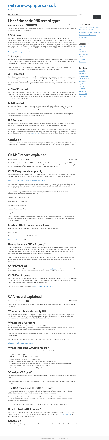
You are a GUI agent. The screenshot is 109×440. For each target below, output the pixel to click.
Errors (81, 57)
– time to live (13, 240)
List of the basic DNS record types (34, 20)
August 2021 (82, 81)
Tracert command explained (87, 35)
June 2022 (82, 71)
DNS (27, 25)
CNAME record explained (27, 154)
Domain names (83, 54)
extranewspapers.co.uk (32, 6)
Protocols (82, 59)
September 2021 (84, 78)
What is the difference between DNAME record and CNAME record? (26, 180)
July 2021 (81, 84)
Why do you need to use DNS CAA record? (20, 343)
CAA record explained (25, 296)
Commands (82, 46)
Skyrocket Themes (63, 438)
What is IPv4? (83, 37)
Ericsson (22, 25)
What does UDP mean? (86, 30)
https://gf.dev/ (67, 414)
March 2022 (82, 73)
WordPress (54, 438)
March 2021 (82, 91)
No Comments (73, 25)
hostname (53, 269)
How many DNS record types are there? (19, 52)
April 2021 (82, 89)
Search (81, 14)
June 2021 (82, 86)
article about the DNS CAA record (43, 286)
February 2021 (83, 94)
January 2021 (83, 96)
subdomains (35, 133)
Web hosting (82, 62)
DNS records (33, 25)
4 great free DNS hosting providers (89, 32)
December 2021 (83, 76)
